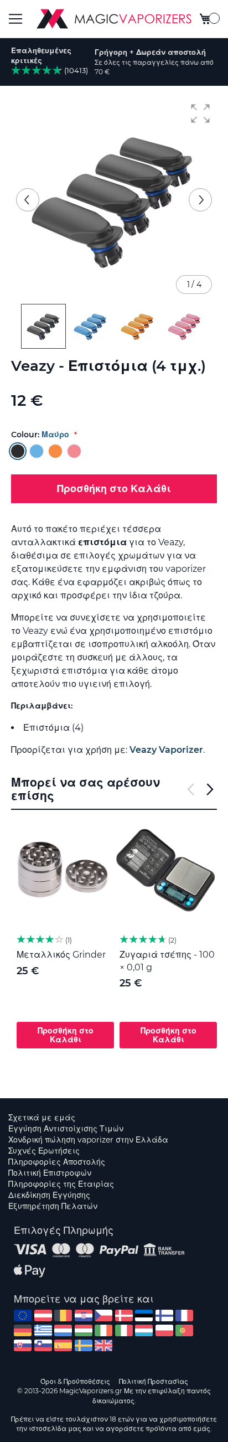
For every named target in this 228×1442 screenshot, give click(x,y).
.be (63, 1315)
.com (23, 1315)
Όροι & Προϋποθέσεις (75, 1381)
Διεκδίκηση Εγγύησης (49, 1195)
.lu (144, 1330)
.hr (83, 1315)
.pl (164, 1330)
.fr (184, 1315)
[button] (200, 113)
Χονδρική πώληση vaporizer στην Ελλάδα (88, 1140)
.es (63, 1345)
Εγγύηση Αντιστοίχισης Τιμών (65, 1129)
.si (43, 1345)
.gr (43, 1330)
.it (124, 1330)
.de (23, 1330)
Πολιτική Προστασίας (153, 1381)
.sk (23, 1345)
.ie (103, 1330)
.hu (83, 1330)
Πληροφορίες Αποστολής (56, 1162)
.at (43, 1315)
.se (83, 1345)
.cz (103, 1315)
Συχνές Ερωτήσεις (44, 1151)
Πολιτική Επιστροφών (49, 1173)
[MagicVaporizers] (114, 19)
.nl (63, 1330)
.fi (164, 1315)
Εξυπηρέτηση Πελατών (52, 1206)
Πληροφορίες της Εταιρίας (61, 1184)
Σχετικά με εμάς (41, 1118)
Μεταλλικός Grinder (61, 954)
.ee (144, 1315)
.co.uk (103, 1345)
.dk (124, 1315)
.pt (184, 1330)
